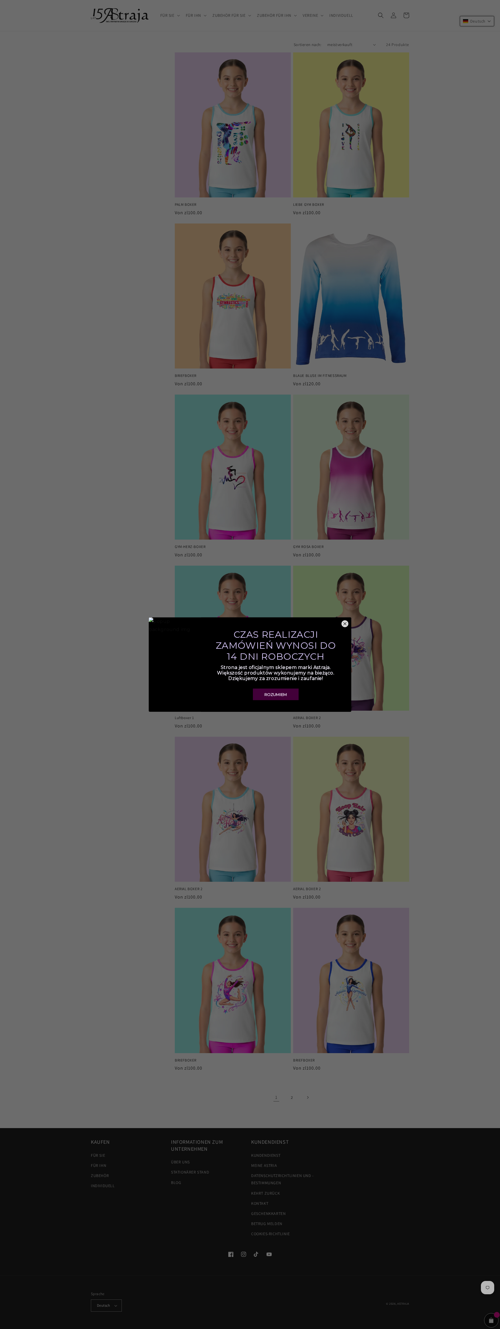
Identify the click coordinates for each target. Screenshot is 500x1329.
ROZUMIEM (275, 694)
